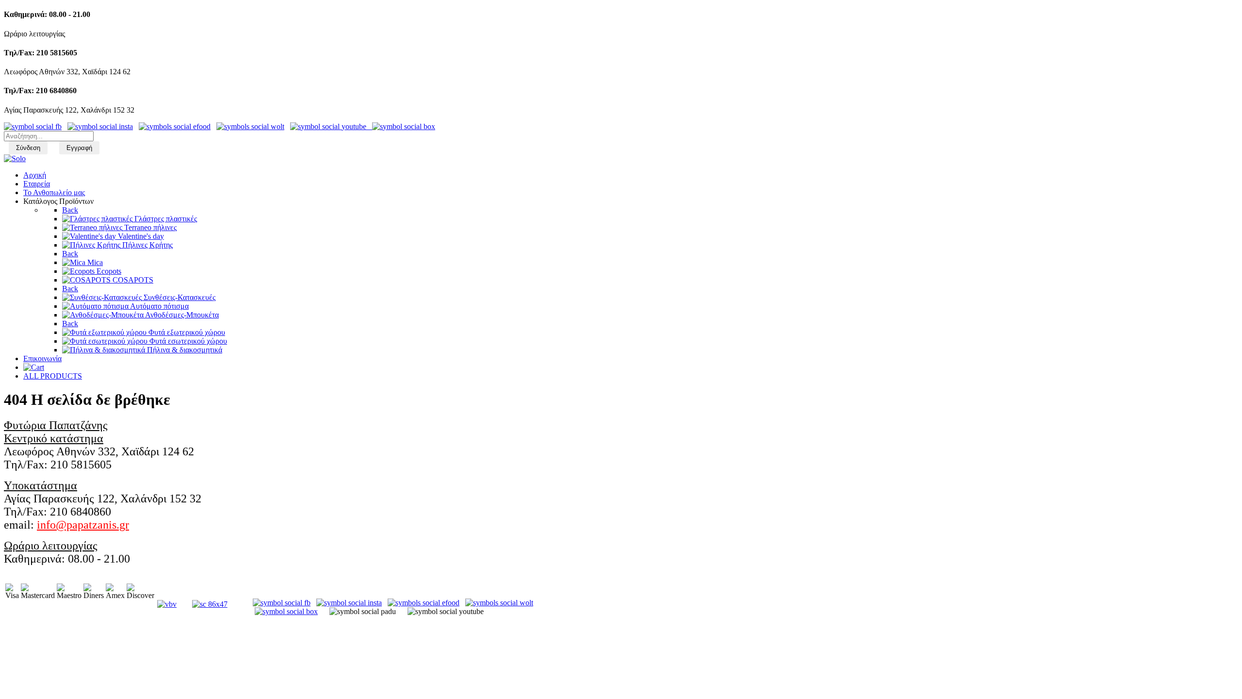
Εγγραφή (79, 147)
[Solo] (15, 158)
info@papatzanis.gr (83, 524)
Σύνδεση (28, 147)
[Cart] (33, 367)
